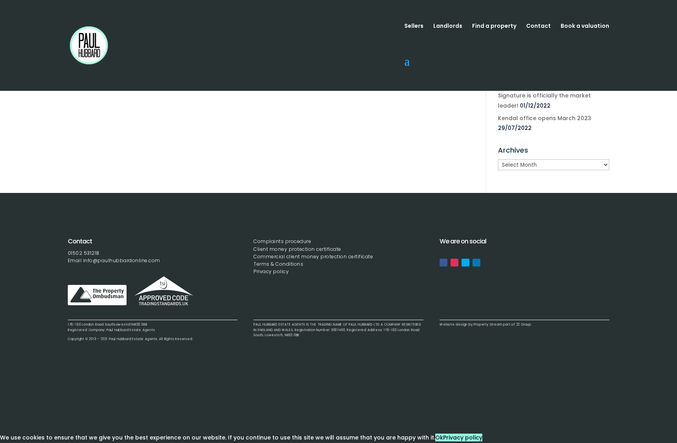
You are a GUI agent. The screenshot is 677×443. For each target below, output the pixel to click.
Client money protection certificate (297, 249)
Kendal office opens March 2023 (544, 118)
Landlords (447, 26)
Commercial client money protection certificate (313, 256)
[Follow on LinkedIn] (476, 263)
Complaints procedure (282, 241)
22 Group (523, 324)
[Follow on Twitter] (465, 263)
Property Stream (488, 324)
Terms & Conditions (278, 264)
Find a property (494, 26)
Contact (538, 26)
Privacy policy (271, 271)
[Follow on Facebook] (443, 263)
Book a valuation (585, 26)
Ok (439, 437)
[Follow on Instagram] (454, 263)
